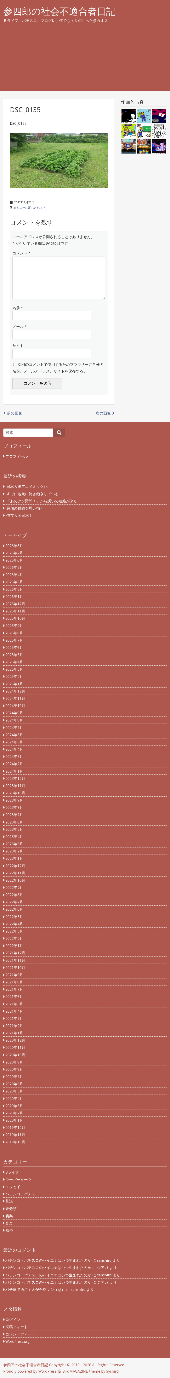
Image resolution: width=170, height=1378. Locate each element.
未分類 (11, 1208)
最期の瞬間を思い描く (25, 508)
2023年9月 (14, 800)
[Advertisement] (85, 62)
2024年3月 (14, 756)
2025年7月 (14, 640)
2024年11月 (15, 698)
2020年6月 (14, 1083)
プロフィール (16, 456)
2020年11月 (15, 1047)
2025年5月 (14, 654)
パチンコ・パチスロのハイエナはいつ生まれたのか (48, 1260)
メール (19, 326)
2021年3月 (14, 1018)
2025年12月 (15, 603)
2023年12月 (15, 778)
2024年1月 (14, 771)
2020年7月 (14, 1076)
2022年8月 (14, 894)
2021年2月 (14, 1025)
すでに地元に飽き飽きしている (32, 493)
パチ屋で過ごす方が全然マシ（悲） (35, 1289)
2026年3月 (14, 581)
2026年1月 (14, 596)
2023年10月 (15, 792)
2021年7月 (14, 989)
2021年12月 (15, 952)
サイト (18, 345)
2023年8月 (14, 807)
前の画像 (14, 413)
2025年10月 (15, 618)
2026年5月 (14, 567)
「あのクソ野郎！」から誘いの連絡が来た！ (43, 500)
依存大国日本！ (19, 515)
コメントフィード (20, 1334)
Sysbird (112, 1371)
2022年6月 (14, 909)
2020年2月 (14, 1112)
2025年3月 (14, 669)
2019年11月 (15, 1134)
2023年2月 (14, 851)
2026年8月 (14, 545)
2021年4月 (14, 1011)
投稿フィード (16, 1326)
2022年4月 (14, 923)
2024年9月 (14, 712)
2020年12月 (15, 1040)
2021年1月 (14, 1032)
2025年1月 (14, 683)
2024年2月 (14, 763)
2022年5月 (14, 916)
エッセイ (12, 1186)
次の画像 (103, 413)
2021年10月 (15, 967)
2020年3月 (14, 1105)
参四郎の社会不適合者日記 (59, 11)
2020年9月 (14, 1062)
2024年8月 (14, 720)
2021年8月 (14, 981)
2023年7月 (14, 814)
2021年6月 (14, 996)
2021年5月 (14, 1003)
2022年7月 (14, 901)
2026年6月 (14, 560)
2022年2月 (14, 938)
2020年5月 (14, 1091)
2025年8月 (14, 632)
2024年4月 (14, 749)
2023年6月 (14, 822)
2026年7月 (14, 552)
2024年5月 (14, 741)
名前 (17, 307)
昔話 (9, 1201)
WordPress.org (17, 1341)
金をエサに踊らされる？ (30, 208)
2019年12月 (15, 1127)
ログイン (12, 1319)
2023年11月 (15, 785)
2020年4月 (14, 1098)
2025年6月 (14, 647)
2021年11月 (15, 960)
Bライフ (12, 1172)
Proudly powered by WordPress (29, 1371)
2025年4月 (14, 661)
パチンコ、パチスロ (22, 1193)
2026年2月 (14, 589)
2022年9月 (14, 887)
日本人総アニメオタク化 (26, 486)
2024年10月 (15, 705)
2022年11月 (15, 872)
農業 (9, 1215)
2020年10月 (15, 1054)
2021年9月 (14, 974)
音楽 (9, 1223)
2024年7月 (14, 727)
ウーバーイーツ (18, 1179)
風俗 (9, 1230)
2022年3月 (14, 931)
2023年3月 (14, 843)
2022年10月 (15, 880)
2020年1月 (14, 1120)
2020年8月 (14, 1069)
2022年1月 (14, 945)
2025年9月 (14, 625)
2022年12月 (15, 865)
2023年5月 (14, 829)
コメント (21, 253)
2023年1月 (14, 858)
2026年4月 (14, 574)
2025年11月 (15, 611)
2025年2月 (14, 676)
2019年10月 (15, 1141)
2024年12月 (15, 691)
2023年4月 (14, 836)
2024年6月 (14, 734)
